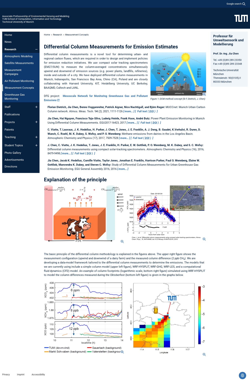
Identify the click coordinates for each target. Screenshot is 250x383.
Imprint (20, 374)
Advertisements (14, 159)
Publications (12, 114)
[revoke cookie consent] (242, 375)
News (8, 42)
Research (10, 49)
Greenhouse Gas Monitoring (15, 97)
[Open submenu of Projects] (36, 122)
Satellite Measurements (19, 63)
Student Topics (14, 145)
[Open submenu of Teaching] (36, 137)
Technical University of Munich (18, 21)
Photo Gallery (13, 152)
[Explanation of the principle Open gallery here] (84, 214)
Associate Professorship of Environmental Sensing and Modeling (35, 16)
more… (129, 111)
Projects (10, 122)
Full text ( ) (146, 111)
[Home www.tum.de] (241, 18)
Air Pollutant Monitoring (19, 81)
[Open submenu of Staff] (36, 107)
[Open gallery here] (84, 317)
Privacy (6, 374)
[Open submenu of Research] (36, 49)
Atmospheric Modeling (18, 56)
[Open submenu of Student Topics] (36, 145)
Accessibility (38, 374)
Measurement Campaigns (13, 72)
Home (8, 35)
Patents (9, 129)
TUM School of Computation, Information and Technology (31, 19)
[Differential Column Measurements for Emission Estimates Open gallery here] (178, 74)
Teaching (10, 137)
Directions (11, 166)
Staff (7, 107)
